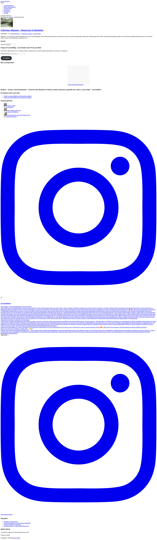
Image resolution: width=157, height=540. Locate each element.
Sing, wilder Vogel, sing (14, 110)
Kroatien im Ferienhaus (10, 521)
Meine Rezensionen (10, 7)
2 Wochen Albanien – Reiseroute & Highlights (22, 30)
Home (11, 17)
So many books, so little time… (13, 524)
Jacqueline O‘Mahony (12, 112)
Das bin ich (7, 11)
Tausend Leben (15, 33)
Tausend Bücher (8, 5)
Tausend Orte (8, 8)
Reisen (30, 33)
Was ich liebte (11, 105)
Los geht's (6, 58)
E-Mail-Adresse (5, 53)
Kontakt (6, 13)
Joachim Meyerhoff (11, 116)
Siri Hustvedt (9, 107)
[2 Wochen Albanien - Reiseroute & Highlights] (7, 26)
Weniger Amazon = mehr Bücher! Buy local (16, 526)
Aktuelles (24, 33)
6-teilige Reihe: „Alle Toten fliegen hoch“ (18, 115)
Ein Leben (7, 10)
